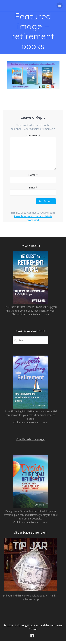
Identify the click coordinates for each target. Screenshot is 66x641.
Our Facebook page (30, 439)
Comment (33, 135)
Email (33, 187)
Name (33, 174)
